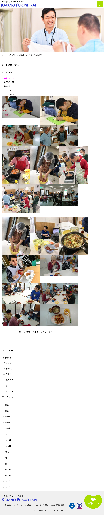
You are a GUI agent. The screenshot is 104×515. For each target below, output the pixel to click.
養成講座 (7, 374)
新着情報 (7, 358)
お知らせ (7, 362)
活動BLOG (8, 391)
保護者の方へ (9, 379)
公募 (5, 385)
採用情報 (7, 368)
